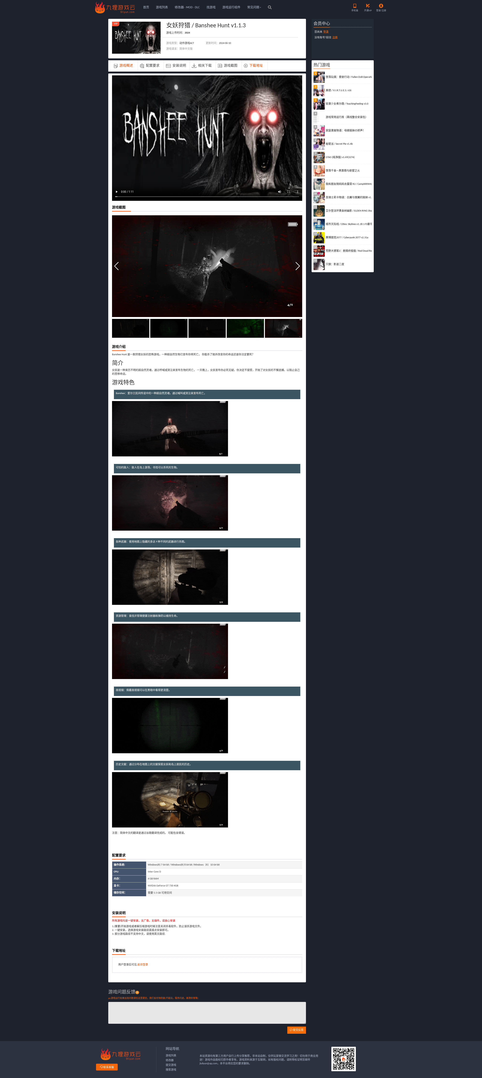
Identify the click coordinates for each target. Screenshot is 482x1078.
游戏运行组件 (231, 7)
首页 (146, 7)
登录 (326, 32)
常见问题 (253, 7)
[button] (297, 266)
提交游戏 (171, 1065)
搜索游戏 (171, 1069)
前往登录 (142, 964)
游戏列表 (162, 7)
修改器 (170, 1060)
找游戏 (211, 7)
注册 (335, 37)
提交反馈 (298, 1030)
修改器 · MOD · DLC (187, 7)
